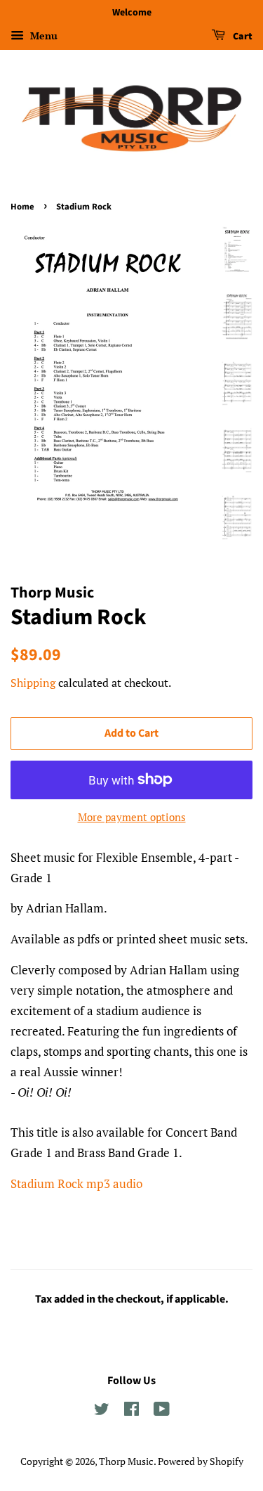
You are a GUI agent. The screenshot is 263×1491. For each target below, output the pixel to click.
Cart (241, 37)
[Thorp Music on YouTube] (162, 1411)
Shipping (33, 682)
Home (22, 206)
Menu (42, 35)
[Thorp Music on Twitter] (101, 1411)
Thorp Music (126, 1461)
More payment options (132, 817)
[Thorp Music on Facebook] (131, 1411)
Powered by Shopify (200, 1461)
